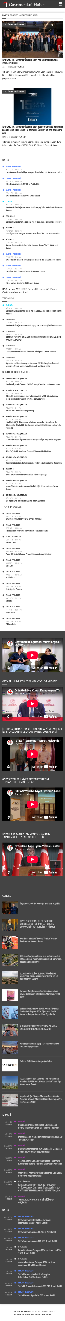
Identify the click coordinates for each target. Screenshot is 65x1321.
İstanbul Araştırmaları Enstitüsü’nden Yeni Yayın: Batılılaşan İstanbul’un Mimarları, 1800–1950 (40, 994)
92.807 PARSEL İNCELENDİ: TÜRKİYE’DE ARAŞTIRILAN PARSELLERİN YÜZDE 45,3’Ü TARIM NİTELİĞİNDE (39, 976)
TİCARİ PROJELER (13, 513)
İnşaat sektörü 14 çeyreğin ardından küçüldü (40, 903)
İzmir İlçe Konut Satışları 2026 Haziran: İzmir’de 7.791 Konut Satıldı (32, 233)
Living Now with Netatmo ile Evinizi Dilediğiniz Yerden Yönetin (31, 351)
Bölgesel (10, 228)
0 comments (20, 67)
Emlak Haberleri (13, 167)
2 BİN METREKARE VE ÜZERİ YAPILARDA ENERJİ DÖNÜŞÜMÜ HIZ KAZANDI (38, 1027)
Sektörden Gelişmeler (13, 24)
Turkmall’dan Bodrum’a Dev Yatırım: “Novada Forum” (27, 531)
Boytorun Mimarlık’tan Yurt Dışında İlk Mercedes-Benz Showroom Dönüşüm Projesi (40, 1150)
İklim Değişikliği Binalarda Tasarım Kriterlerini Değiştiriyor (28, 451)
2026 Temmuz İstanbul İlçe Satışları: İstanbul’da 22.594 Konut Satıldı (34, 172)
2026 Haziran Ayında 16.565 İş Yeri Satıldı (22, 283)
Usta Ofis (9, 566)
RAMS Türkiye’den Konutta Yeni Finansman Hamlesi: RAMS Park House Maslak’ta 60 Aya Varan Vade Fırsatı (40, 1081)
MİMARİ (21, 1121)
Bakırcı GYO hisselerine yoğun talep (20, 410)
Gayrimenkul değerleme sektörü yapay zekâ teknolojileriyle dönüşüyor (34, 222)
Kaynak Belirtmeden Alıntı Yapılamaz (32, 1314)
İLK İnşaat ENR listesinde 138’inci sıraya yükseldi (25, 501)
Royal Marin (10, 612)
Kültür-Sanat (24, 1181)
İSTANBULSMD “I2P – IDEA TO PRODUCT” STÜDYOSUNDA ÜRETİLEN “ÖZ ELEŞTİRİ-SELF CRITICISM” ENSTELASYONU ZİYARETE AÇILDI (39, 1187)
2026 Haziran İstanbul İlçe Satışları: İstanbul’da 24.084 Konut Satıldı (33, 260)
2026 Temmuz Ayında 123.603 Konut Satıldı (23, 196)
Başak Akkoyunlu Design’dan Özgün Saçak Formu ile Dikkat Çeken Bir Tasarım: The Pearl (38, 1126)
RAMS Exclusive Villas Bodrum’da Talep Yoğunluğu (26, 474)
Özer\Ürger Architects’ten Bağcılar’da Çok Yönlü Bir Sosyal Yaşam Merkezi (40, 1174)
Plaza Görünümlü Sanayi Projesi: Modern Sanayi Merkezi (28, 554)
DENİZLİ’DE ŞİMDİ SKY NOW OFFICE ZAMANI (23, 519)
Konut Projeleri (13, 537)
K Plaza (9, 601)
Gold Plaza (10, 577)
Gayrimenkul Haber (22, 1311)
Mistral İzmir (11, 542)
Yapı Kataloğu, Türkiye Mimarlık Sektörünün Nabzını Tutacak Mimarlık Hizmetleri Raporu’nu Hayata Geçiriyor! (41, 1099)
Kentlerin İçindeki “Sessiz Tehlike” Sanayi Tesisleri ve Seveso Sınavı (33, 384)
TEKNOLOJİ (10, 216)
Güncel (9, 202)
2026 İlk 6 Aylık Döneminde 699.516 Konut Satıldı (25, 271)
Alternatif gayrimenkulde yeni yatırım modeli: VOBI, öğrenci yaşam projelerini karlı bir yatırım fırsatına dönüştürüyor (41, 959)
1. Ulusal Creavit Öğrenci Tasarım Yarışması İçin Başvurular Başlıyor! (33, 439)
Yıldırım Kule (11, 624)
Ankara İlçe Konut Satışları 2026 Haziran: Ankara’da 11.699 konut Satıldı (36, 1264)
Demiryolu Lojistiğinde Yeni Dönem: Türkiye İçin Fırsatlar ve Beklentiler (34, 463)
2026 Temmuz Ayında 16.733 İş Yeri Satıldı (22, 184)
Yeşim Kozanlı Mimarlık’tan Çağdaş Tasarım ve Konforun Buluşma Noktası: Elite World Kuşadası (40, 1162)
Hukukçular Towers (14, 589)
